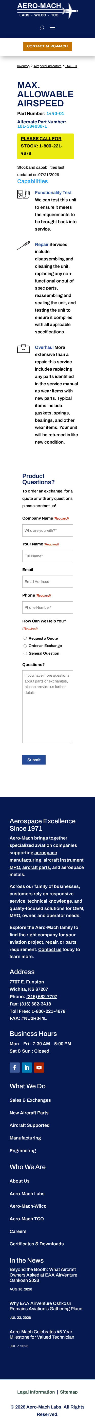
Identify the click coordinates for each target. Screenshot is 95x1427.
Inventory (23, 66)
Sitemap (69, 1392)
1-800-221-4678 (48, 1011)
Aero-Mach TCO (27, 1218)
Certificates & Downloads (37, 1243)
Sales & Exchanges (30, 1100)
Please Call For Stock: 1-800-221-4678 (42, 146)
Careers (18, 1231)
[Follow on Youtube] (39, 1067)
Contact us (50, 949)
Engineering (23, 1150)
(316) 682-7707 (41, 996)
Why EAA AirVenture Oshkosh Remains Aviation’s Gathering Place (46, 1306)
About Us (20, 1181)
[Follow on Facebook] (15, 1067)
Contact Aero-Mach (47, 46)
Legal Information (36, 1392)
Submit (34, 760)
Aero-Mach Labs (27, 1193)
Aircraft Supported (30, 1125)
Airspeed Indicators (48, 66)
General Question (44, 653)
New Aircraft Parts (29, 1112)
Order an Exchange (45, 646)
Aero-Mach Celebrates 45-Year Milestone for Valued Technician (42, 1334)
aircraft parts (36, 867)
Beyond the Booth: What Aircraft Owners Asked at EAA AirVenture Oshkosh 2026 (43, 1275)
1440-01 (71, 66)
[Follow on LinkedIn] (27, 1067)
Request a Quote (43, 638)
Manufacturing (25, 1137)
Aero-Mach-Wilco (28, 1206)
